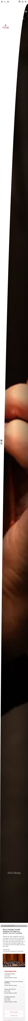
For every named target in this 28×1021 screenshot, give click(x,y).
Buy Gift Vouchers (14, 1012)
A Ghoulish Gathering (9, 974)
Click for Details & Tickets (10, 977)
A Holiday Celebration (9, 997)
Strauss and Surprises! (10, 989)
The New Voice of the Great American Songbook (13, 982)
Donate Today (14, 1015)
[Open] (23, 11)
